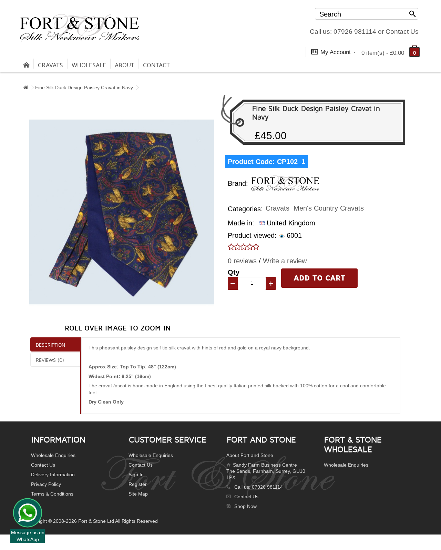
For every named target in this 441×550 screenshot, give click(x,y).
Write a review (285, 261)
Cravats (50, 65)
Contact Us (402, 31)
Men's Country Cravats (329, 208)
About (124, 65)
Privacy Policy (46, 484)
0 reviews (242, 261)
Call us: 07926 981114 (343, 31)
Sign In (136, 474)
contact (156, 65)
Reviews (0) (50, 360)
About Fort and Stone (249, 455)
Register (138, 484)
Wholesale (89, 65)
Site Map (138, 494)
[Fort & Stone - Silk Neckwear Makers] (79, 28)
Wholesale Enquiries (53, 455)
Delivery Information (53, 474)
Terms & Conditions (52, 494)
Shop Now (245, 506)
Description (50, 345)
